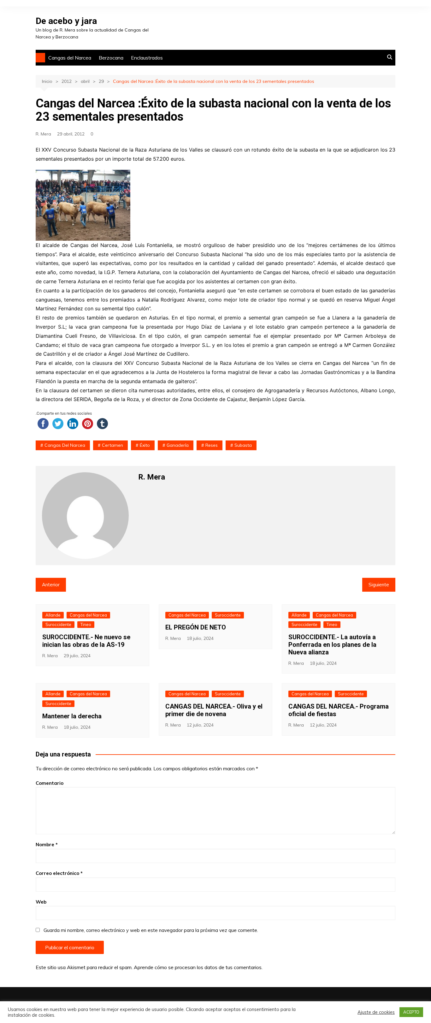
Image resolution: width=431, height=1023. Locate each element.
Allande (53, 615)
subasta (243, 445)
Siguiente (379, 585)
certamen (112, 445)
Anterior (51, 585)
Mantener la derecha (72, 716)
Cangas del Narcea (69, 58)
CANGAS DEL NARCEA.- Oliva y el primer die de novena (214, 710)
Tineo (85, 624)
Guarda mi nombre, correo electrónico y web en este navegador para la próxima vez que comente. (151, 930)
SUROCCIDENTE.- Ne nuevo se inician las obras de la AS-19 (86, 640)
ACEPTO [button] (411, 1011)
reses (211, 445)
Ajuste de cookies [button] (376, 1012)
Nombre (47, 845)
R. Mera (43, 134)
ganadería (178, 445)
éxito (145, 445)
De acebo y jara (66, 21)
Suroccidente (58, 624)
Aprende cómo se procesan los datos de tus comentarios (198, 967)
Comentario (49, 783)
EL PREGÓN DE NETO (195, 627)
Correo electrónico (59, 873)
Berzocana (111, 58)
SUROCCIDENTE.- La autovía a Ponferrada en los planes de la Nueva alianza (332, 644)
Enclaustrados (147, 58)
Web (41, 902)
